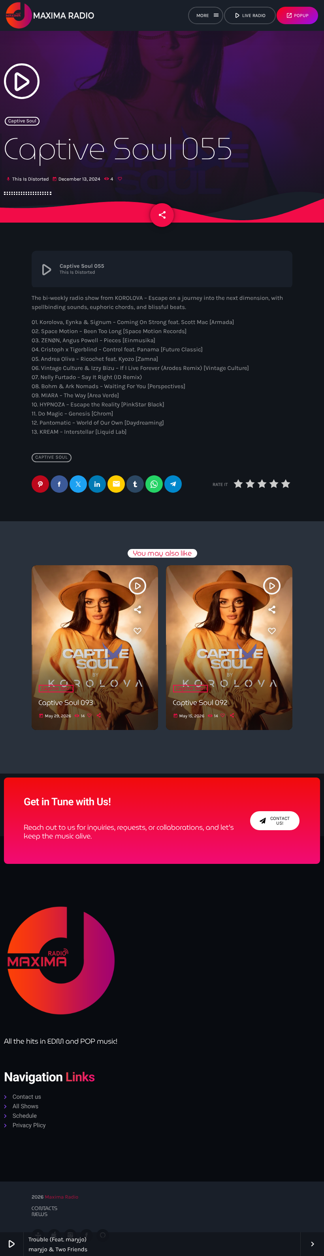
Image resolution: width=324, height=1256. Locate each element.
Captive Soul (22, 121)
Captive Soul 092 (200, 703)
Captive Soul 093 (66, 703)
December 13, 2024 (77, 179)
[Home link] (50, 15)
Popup (297, 15)
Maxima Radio (61, 1197)
